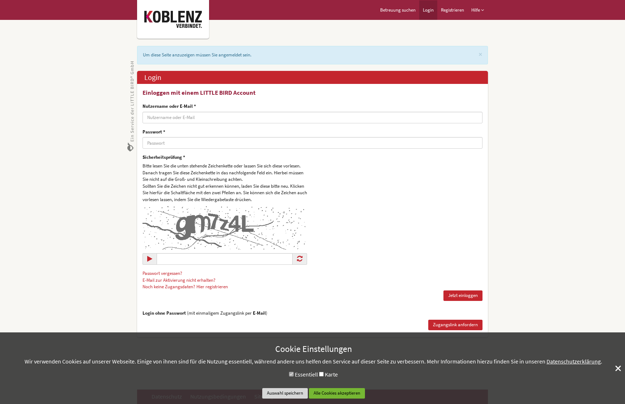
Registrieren (452, 10)
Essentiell (306, 374)
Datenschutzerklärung (574, 361)
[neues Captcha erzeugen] (299, 259)
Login (428, 10)
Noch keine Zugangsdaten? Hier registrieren (185, 287)
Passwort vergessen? (162, 273)
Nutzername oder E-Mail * (169, 106)
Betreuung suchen (398, 10)
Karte (331, 374)
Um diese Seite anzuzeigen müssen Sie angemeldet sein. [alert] (197, 55)
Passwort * (154, 132)
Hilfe (476, 10)
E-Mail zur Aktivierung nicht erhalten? (179, 280)
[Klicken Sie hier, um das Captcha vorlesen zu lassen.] (224, 227)
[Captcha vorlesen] (149, 259)
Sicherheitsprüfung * (164, 157)
